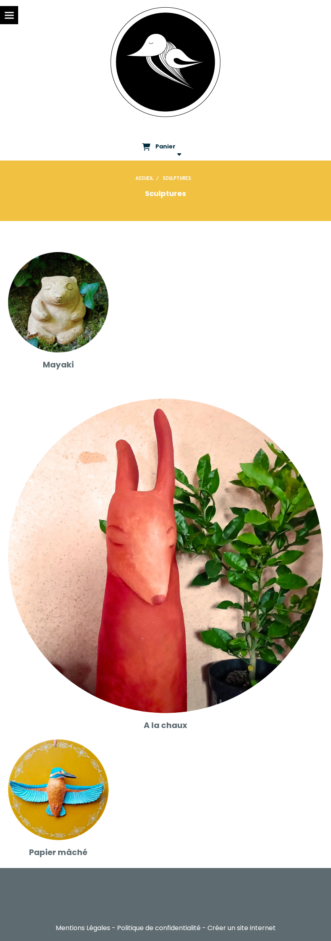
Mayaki (58, 364)
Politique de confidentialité (159, 928)
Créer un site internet (241, 928)
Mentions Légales (83, 928)
